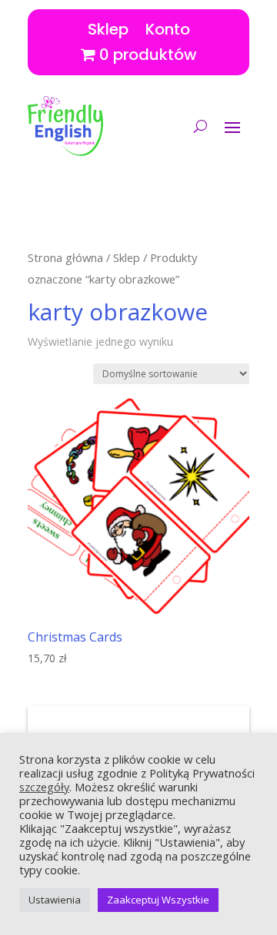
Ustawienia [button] (54, 900)
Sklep (108, 26)
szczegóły (44, 786)
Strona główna (65, 257)
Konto (167, 26)
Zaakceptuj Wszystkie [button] (158, 900)
